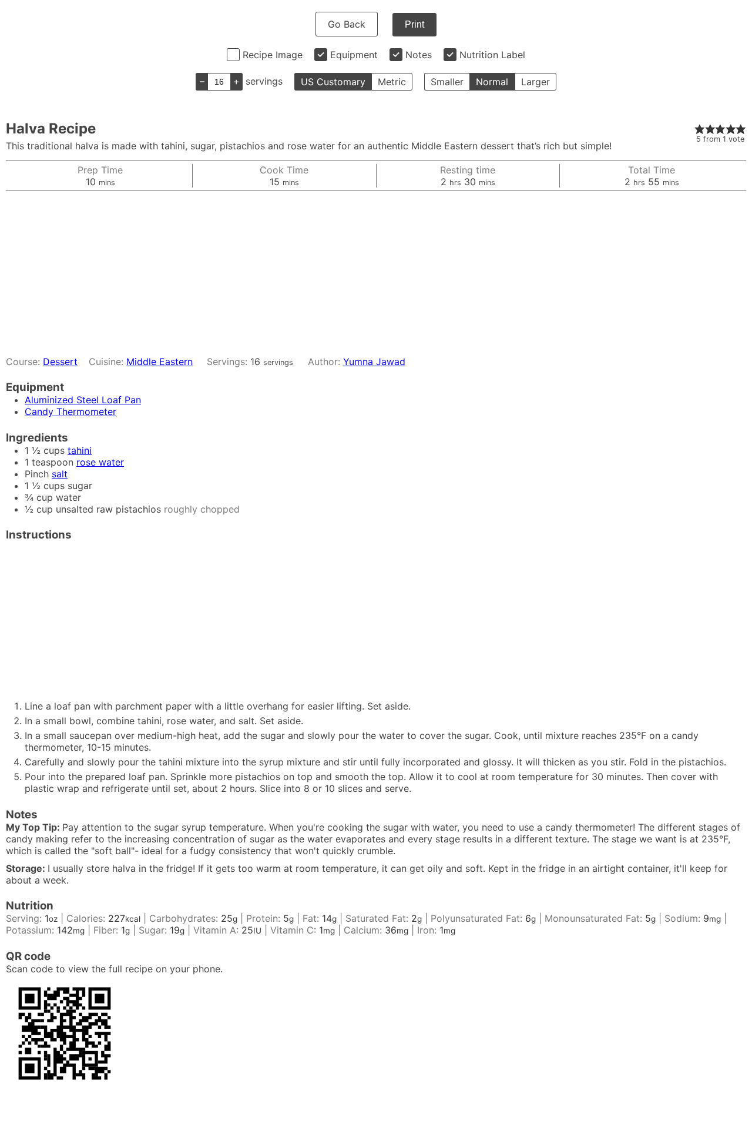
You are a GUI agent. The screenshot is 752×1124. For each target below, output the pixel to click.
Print (414, 24)
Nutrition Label (492, 55)
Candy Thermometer (70, 411)
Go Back (346, 24)
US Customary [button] (333, 82)
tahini (80, 450)
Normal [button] (492, 82)
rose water (100, 462)
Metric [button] (392, 82)
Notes (418, 55)
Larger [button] (535, 82)
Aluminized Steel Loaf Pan (83, 400)
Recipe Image (273, 55)
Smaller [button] (447, 82)
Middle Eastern (159, 361)
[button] (699, 129)
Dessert (60, 361)
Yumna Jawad (374, 361)
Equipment (354, 55)
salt (60, 474)
